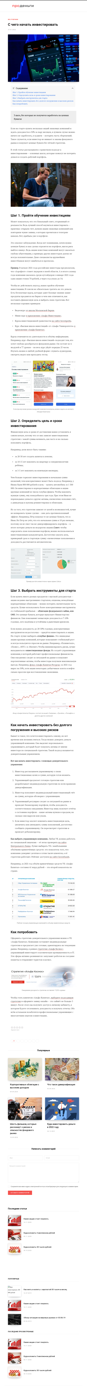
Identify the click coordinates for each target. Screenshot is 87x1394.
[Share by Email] (37, 1041)
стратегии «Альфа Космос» (50, 949)
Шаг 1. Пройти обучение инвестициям (29, 92)
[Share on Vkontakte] (29, 1041)
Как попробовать (20, 104)
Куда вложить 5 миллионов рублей (39, 1233)
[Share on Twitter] (22, 1041)
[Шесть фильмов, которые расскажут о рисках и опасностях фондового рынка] (25, 1108)
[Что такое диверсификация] (62, 1069)
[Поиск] (82, 6)
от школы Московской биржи (40, 310)
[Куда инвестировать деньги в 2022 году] (62, 1108)
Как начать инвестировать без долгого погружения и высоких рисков (43, 101)
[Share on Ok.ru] (33, 1041)
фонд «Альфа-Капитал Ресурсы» (45, 664)
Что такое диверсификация (61, 1084)
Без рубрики (13, 19)
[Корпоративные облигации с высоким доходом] (25, 1069)
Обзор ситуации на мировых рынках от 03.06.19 (44, 1318)
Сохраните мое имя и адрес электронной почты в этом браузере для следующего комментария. (44, 1186)
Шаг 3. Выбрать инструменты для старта (30, 98)
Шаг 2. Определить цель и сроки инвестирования (34, 95)
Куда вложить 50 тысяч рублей (37, 1247)
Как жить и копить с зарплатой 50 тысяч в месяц (45, 1289)
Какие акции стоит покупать (36, 1219)
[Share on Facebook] (18, 1041)
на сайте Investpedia (61, 321)
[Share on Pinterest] (26, 1041)
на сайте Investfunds (59, 856)
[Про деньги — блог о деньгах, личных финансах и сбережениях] (23, 6)
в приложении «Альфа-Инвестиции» (43, 315)
